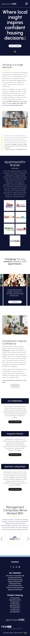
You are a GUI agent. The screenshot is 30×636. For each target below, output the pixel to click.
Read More (15, 302)
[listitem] (15, 290)
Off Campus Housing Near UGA (15, 575)
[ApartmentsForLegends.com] (21, 205)
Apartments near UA (15, 600)
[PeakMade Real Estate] (15, 538)
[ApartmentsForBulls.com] (9, 229)
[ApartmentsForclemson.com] (15, 241)
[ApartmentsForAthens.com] (21, 229)
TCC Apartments (15, 608)
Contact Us (15, 385)
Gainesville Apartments (15, 577)
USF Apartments (15, 610)
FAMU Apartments (15, 606)
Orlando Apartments (15, 583)
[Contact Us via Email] (19, 567)
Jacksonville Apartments (15, 585)
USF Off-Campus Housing (15, 579)
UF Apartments (15, 602)
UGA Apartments (15, 612)
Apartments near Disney (15, 589)
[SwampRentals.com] (9, 205)
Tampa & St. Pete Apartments (15, 587)
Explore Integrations (15, 454)
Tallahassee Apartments (15, 581)
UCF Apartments (15, 598)
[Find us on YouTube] (16, 567)
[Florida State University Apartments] (9, 217)
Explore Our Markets (15, 46)
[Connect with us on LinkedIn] (13, 567)
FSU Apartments (15, 604)
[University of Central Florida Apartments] (21, 217)
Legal (25, 632)
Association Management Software (15, 628)
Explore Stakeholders (15, 422)
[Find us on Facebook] (10, 567)
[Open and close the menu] (22, 3)
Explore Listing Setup (15, 489)
